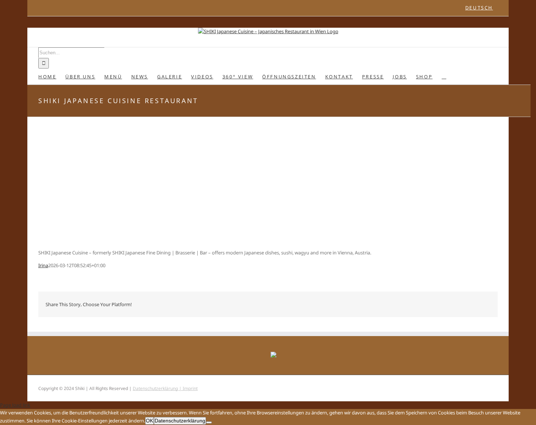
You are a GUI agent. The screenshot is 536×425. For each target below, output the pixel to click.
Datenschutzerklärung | (158, 388)
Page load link (15, 405)
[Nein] (209, 422)
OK (149, 421)
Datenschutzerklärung (180, 421)
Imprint (190, 388)
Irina (43, 265)
